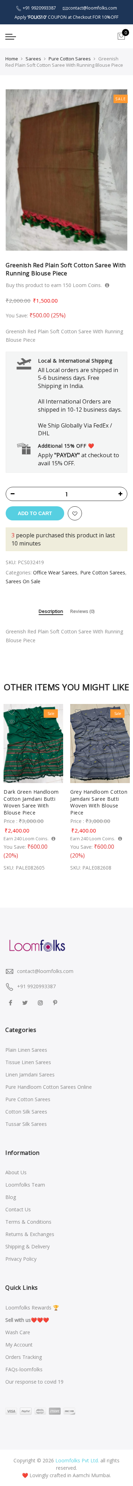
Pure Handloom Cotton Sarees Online (48, 1087)
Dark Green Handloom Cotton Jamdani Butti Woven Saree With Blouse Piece (31, 802)
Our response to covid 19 (34, 1381)
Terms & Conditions (28, 1221)
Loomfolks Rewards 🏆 (32, 1307)
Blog (10, 1197)
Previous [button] (12, 786)
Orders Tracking (23, 1357)
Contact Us (18, 1209)
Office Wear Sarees (55, 572)
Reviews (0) (82, 611)
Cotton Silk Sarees (26, 1111)
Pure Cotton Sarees (70, 58)
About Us (16, 1172)
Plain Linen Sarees (26, 1049)
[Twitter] (25, 1002)
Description (51, 611)
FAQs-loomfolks (24, 1369)
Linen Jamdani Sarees (30, 1074)
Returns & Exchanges (29, 1234)
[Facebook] (11, 1002)
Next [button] (121, 786)
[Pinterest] (56, 1002)
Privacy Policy (21, 1258)
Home (11, 58)
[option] (66, 170)
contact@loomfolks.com (45, 971)
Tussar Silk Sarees (26, 1124)
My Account (19, 1344)
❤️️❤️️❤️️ (27, 1320)
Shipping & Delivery (27, 1246)
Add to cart (35, 513)
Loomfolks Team (25, 1184)
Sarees (33, 58)
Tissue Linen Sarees (28, 1062)
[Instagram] (41, 1002)
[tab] (51, 612)
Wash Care (17, 1332)
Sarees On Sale (23, 581)
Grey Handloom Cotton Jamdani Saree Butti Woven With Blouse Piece (98, 802)
